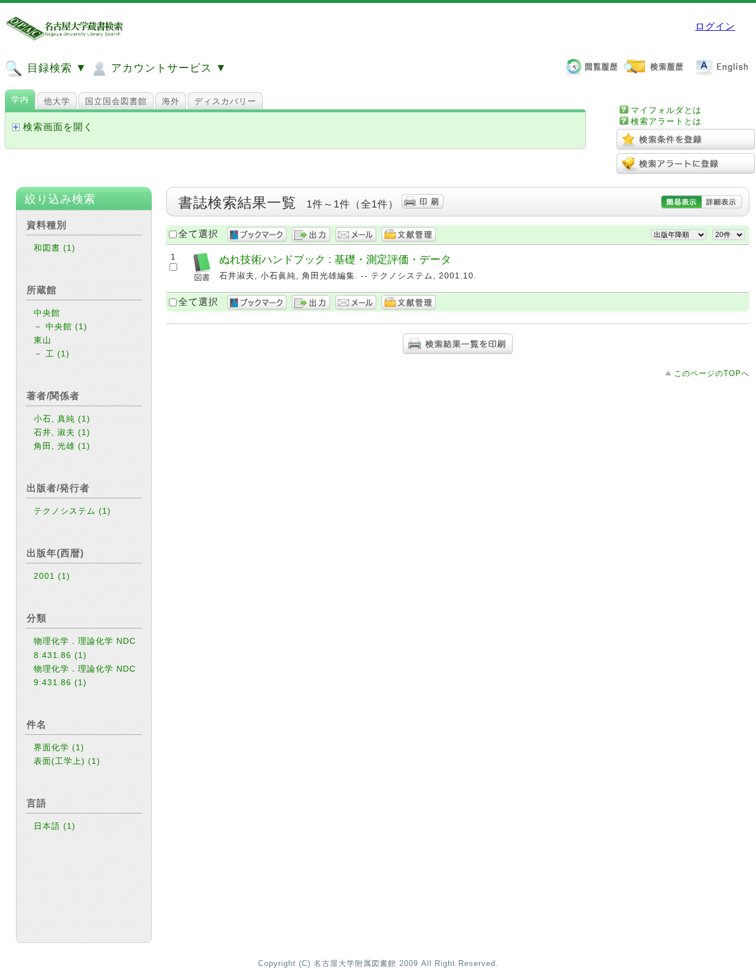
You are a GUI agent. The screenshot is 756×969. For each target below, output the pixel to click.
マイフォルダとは (666, 110)
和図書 (55, 247)
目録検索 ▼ (55, 68)
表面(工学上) (67, 761)
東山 (42, 340)
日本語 (55, 826)
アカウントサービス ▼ (167, 68)
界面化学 (59, 747)
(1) (69, 247)
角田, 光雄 (62, 446)
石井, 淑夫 (62, 432)
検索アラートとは (666, 121)
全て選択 (198, 234)
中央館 (47, 312)
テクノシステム (72, 511)
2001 (52, 576)
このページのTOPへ (712, 373)
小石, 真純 (62, 418)
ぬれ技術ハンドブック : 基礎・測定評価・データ (335, 259)
